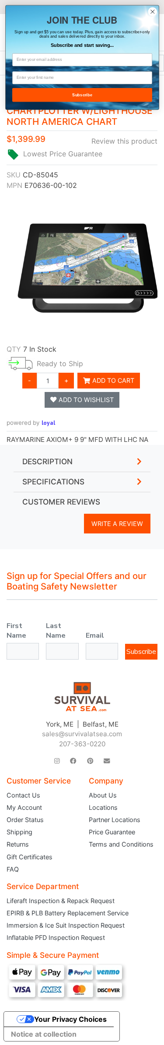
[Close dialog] (152, 11)
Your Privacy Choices (70, 1019)
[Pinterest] (90, 761)
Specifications (53, 481)
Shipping (19, 832)
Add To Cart (112, 380)
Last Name (56, 630)
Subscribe (141, 652)
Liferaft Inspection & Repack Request (61, 900)
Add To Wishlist (85, 399)
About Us (103, 795)
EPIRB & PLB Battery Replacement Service (68, 913)
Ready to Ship (60, 363)
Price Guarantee (112, 832)
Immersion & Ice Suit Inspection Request (66, 925)
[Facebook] (73, 761)
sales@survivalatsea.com (82, 734)
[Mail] (106, 761)
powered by (31, 422)
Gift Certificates (29, 857)
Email (95, 635)
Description (47, 461)
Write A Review (117, 523)
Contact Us (23, 795)
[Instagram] (57, 761)
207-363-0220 (82, 744)
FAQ (13, 869)
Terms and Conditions (121, 844)
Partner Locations (114, 819)
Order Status (25, 819)
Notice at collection (44, 1034)
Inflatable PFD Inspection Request (56, 937)
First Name (16, 630)
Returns (18, 844)
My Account (24, 807)
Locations (103, 807)
